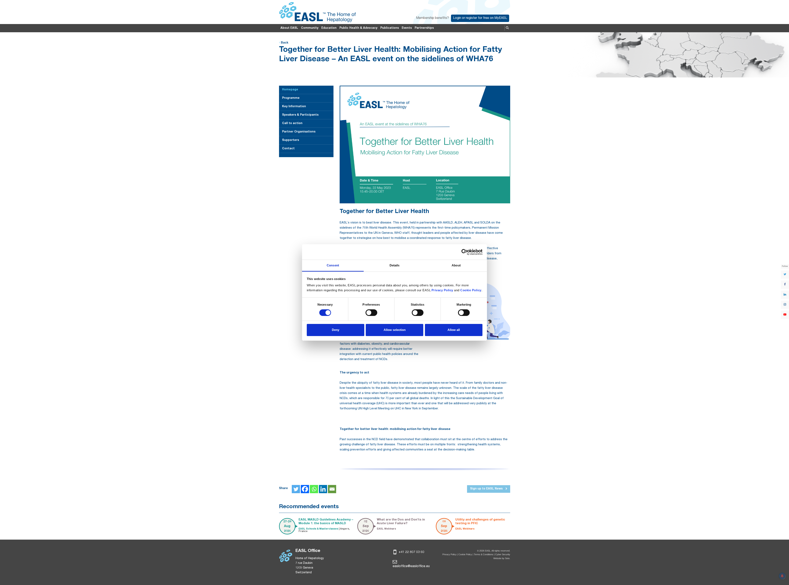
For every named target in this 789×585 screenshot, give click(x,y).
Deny (335, 330)
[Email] (332, 489)
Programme (291, 98)
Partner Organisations (298, 131)
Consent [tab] (333, 265)
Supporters (290, 140)
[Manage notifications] (782, 576)
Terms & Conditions (483, 554)
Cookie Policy (465, 554)
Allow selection (395, 330)
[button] (507, 28)
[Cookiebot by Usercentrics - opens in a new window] (464, 252)
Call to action (292, 123)
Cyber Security (502, 554)
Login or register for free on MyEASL (480, 18)
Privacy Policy (449, 554)
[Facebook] (305, 489)
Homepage (290, 89)
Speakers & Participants (300, 115)
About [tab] (456, 265)
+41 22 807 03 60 (411, 552)
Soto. (507, 558)
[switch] (371, 312)
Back (284, 42)
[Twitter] (296, 489)
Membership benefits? (432, 18)
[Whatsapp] (314, 489)
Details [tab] (395, 265)
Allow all (454, 330)
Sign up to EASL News (486, 488)
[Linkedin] (323, 489)
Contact (288, 148)
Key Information (294, 106)
